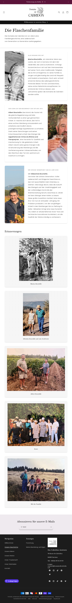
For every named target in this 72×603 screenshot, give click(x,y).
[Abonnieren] (51, 527)
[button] (4, 12)
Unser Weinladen (10, 564)
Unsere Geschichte (11, 547)
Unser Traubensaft (11, 560)
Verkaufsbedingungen (45, 598)
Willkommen (9, 543)
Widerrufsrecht (59, 596)
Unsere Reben (9, 551)
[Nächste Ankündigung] (68, 2)
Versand (34, 598)
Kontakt (7, 568)
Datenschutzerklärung (47, 596)
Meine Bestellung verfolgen (35, 547)
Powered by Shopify (33, 596)
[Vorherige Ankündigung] (4, 2)
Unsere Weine (9, 556)
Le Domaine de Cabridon (20, 596)
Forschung (29, 543)
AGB (29, 598)
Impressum (57, 598)
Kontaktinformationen (20, 598)
